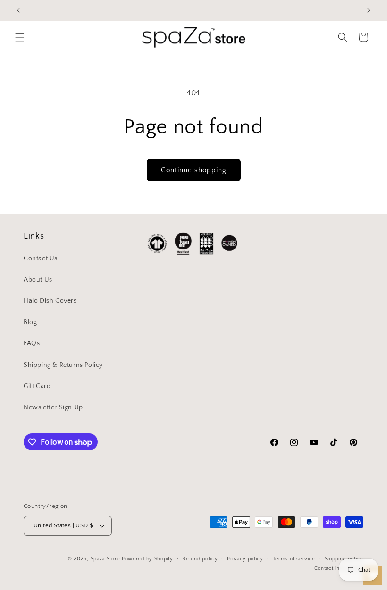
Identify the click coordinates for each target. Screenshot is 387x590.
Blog (30, 322)
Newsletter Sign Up (53, 407)
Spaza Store (105, 559)
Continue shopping (194, 170)
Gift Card (37, 386)
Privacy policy (245, 559)
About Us (38, 279)
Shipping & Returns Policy (63, 365)
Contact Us (41, 258)
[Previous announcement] (18, 10)
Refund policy (200, 559)
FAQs (32, 343)
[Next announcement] (368, 10)
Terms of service (294, 559)
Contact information (338, 568)
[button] (19, 37)
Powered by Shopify (147, 559)
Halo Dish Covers (50, 301)
